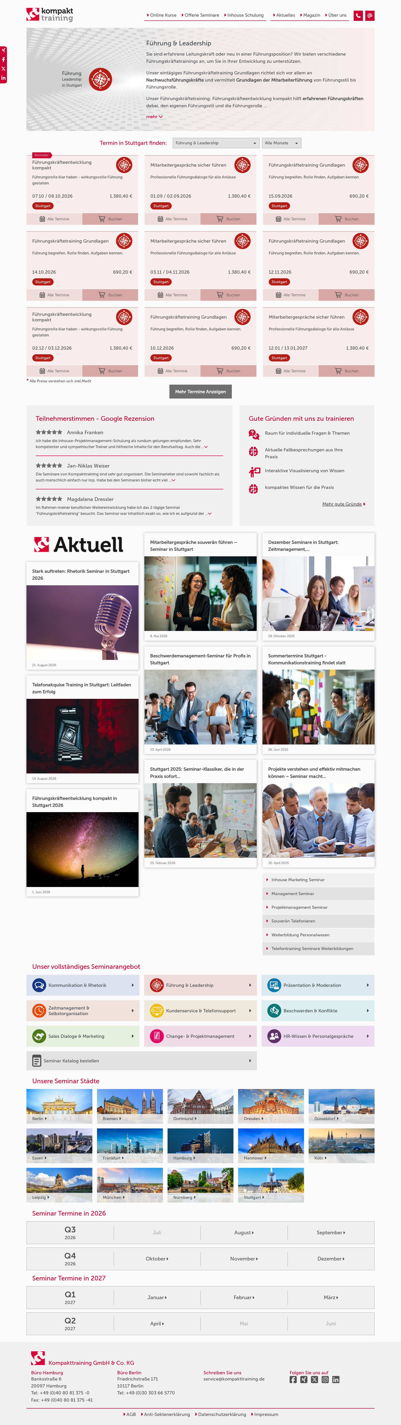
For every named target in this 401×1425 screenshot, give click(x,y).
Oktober (155, 1259)
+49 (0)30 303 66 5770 (150, 1393)
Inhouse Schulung (245, 15)
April (155, 1323)
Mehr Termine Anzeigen (200, 391)
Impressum (265, 1414)
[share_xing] (3, 51)
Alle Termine (58, 219)
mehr (152, 116)
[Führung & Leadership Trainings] (358, 16)
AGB (130, 1414)
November (242, 1259)
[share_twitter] (3, 69)
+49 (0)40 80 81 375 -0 (65, 1393)
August (242, 1232)
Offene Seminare (202, 15)
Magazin (311, 15)
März (329, 1297)
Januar (156, 1297)
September (329, 1232)
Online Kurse (163, 15)
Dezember (329, 1259)
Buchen (115, 219)
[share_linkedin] (3, 78)
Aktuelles (285, 15)
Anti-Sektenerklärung (166, 1414)
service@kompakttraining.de (234, 1379)
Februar (243, 1297)
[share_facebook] (3, 60)
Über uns (337, 15)
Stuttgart (43, 206)
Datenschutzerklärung (221, 1414)
